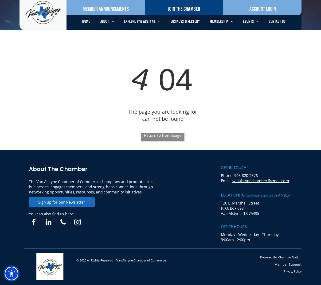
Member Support (287, 264)
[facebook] (34, 222)
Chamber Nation (289, 257)
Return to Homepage (162, 135)
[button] (11, 273)
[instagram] (78, 222)
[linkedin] (48, 222)
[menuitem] (86, 21)
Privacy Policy (292, 271)
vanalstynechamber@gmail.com (260, 180)
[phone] (63, 222)
